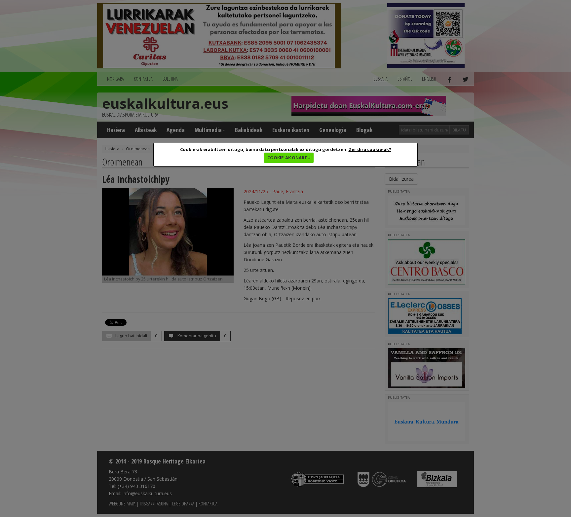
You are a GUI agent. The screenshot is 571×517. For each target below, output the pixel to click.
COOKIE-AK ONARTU (289, 158)
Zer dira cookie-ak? (370, 149)
